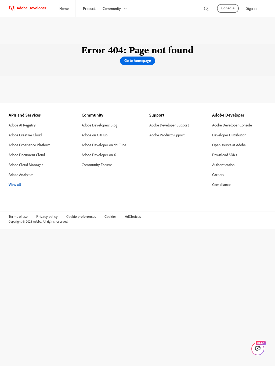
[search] (206, 9)
